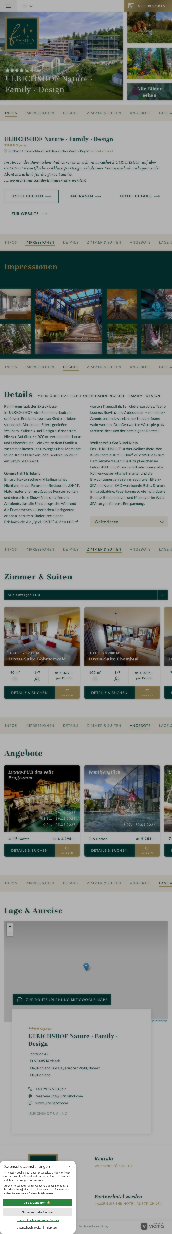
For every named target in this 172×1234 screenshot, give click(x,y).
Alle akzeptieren (35, 1202)
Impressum (52, 1227)
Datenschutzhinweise (29, 1227)
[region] (37, 1183)
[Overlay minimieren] (70, 1166)
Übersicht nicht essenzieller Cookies (38, 1220)
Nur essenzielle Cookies (38, 1212)
